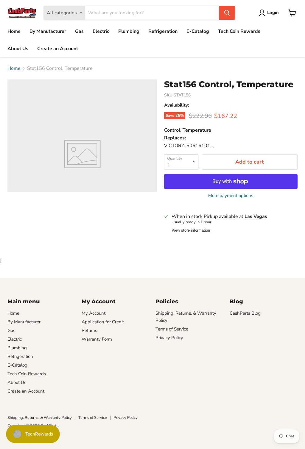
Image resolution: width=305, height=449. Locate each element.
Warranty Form (97, 339)
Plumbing (128, 31)
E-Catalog (197, 31)
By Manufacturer (47, 31)
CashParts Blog (245, 313)
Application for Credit (103, 322)
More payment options (230, 195)
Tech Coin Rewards (239, 31)
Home (14, 31)
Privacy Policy (169, 338)
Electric (101, 31)
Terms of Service (171, 329)
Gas (79, 31)
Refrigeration (163, 31)
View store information (191, 230)
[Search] (227, 13)
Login (273, 13)
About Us (17, 48)
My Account (93, 313)
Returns (89, 330)
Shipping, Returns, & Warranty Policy (39, 417)
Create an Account (57, 48)
